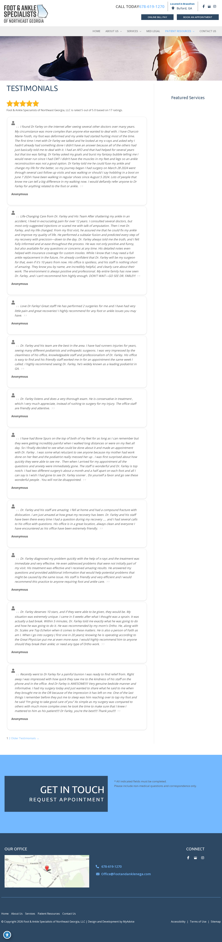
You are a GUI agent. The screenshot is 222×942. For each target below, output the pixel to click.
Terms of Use (198, 921)
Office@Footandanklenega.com (126, 874)
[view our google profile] (209, 6)
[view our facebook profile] (203, 6)
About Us (17, 913)
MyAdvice (128, 921)
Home (5, 913)
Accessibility (178, 921)
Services (30, 913)
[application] (120, 31)
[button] (157, 17)
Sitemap (216, 921)
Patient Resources (49, 913)
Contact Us (69, 913)
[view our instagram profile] (214, 6)
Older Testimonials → (25, 738)
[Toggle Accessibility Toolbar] (7, 935)
